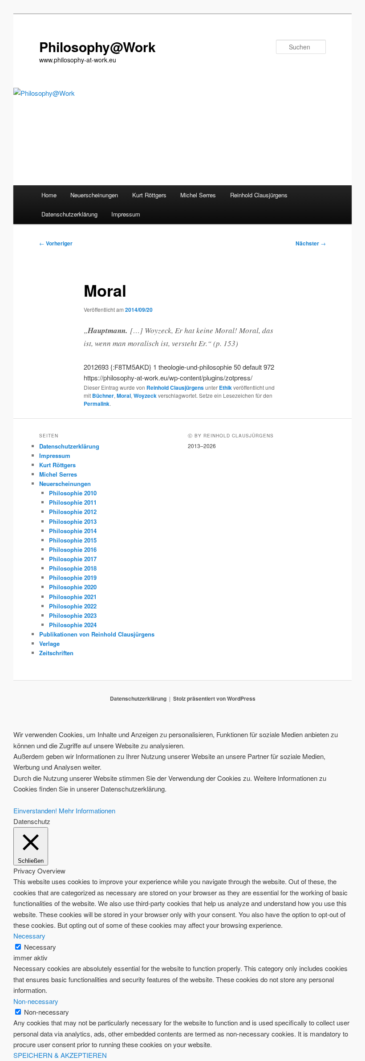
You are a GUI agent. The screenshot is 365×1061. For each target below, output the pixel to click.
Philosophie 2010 (73, 493)
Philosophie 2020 (73, 587)
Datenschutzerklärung (69, 214)
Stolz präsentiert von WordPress (214, 698)
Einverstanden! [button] (35, 810)
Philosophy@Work (97, 46)
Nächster (311, 243)
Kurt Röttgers (149, 195)
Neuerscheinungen (94, 195)
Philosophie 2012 (73, 511)
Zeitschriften (56, 653)
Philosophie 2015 (73, 540)
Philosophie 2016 (73, 549)
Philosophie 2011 (73, 502)
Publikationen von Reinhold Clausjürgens (96, 634)
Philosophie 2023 (73, 615)
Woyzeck (145, 396)
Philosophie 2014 (73, 530)
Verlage (49, 643)
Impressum (125, 214)
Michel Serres (198, 195)
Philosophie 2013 (73, 521)
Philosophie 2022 (73, 606)
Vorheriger (56, 243)
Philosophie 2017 (73, 559)
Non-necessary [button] (35, 1001)
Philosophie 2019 (73, 577)
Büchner (103, 396)
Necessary (40, 946)
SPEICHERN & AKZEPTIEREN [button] (60, 1055)
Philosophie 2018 (73, 568)
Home (49, 195)
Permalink (97, 404)
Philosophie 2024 (73, 624)
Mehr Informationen (87, 810)
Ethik (225, 388)
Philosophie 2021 (73, 596)
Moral (124, 396)
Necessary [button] (29, 935)
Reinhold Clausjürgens (259, 195)
